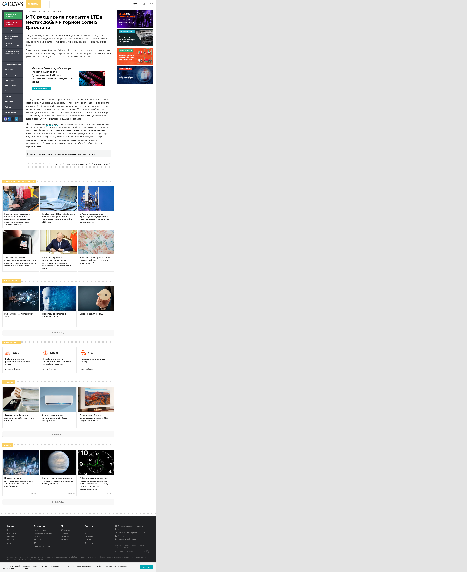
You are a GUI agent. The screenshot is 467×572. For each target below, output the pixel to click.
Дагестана (50, 38)
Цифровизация (11, 59)
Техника (37, 540)
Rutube (88, 540)
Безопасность (10, 69)
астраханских (52, 124)
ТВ (35, 543)
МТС (71, 38)
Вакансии (65, 536)
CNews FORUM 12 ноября (10, 15)
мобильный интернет (95, 109)
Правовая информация (127, 539)
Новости (10, 530)
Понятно (146, 567)
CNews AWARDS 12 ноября (11, 23)
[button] (144, 4)
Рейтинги (9, 107)
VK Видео (89, 536)
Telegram (89, 543)
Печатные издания (42, 546)
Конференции (40, 530)
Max (86, 530)
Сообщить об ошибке (127, 536)
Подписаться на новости (76, 164)
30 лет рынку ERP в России (11, 37)
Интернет (8, 96)
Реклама (64, 533)
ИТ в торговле (10, 85)
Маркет (37, 536)
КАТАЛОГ (135, 4)
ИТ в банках (9, 80)
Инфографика (10, 112)
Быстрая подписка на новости (130, 526)
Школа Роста (10, 31)
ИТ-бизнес (9, 101)
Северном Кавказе (54, 127)
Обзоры (10, 540)
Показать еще (58, 333)
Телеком (33, 4)
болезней (71, 133)
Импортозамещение (13, 64)
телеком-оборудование (69, 35)
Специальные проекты (43, 533)
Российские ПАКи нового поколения (12, 52)
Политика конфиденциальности (131, 532)
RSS (119, 529)
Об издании (66, 530)
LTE (90, 38)
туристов (87, 106)
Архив (9, 543)
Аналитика (11, 533)
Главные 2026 (12, 45)
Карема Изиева (33, 146)
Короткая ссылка (100, 164)
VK (86, 533)
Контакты (65, 540)
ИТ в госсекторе (11, 75)
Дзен (87, 546)
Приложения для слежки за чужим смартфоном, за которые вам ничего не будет (61, 154)
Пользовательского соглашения (15, 568)
